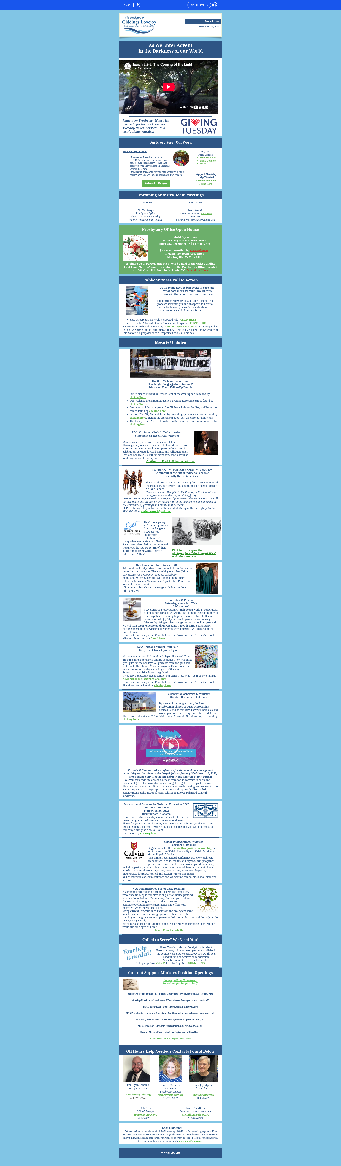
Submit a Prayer (156, 183)
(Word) (161, 963)
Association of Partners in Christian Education (152, 804)
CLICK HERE (188, 319)
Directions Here (197, 270)
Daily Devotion (208, 157)
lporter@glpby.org (145, 1114)
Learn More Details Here (170, 930)
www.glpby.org (170, 1152)
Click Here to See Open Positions (170, 1038)
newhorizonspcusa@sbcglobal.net (144, 679)
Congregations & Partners (180, 980)
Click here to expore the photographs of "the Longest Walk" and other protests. (194, 553)
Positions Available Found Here (206, 182)
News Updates (208, 160)
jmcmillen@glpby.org (195, 1114)
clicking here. (138, 404)
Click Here (206, 213)
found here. (158, 638)
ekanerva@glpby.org (170, 1095)
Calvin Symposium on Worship (192, 848)
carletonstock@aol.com (156, 511)
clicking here (199, 250)
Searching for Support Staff (180, 983)
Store (203, 163)
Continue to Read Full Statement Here (170, 461)
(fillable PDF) (196, 963)
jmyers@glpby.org (203, 1094)
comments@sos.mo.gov (179, 326)
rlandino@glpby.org (138, 1094)
